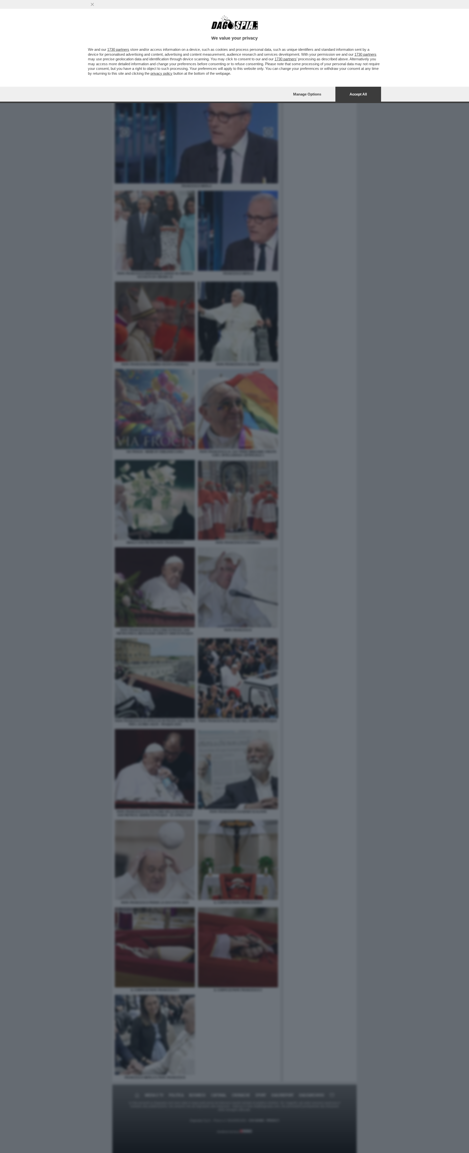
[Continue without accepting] (92, 4)
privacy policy (161, 73)
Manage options (307, 94)
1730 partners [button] (118, 49)
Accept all (358, 94)
